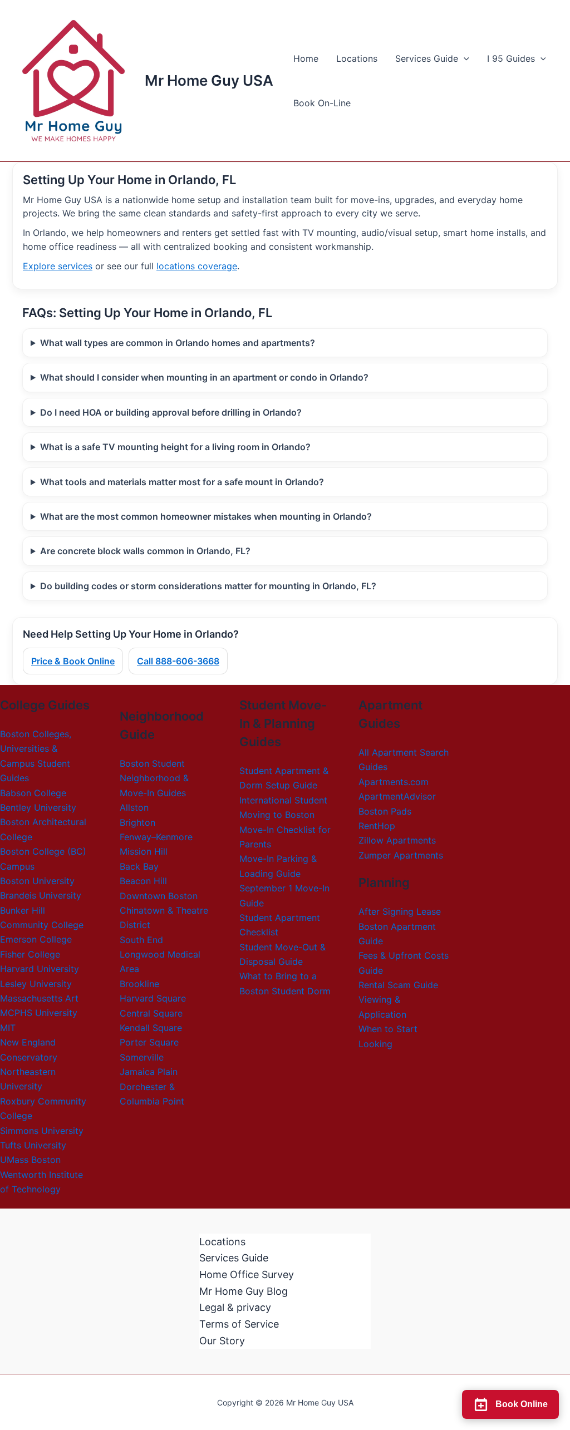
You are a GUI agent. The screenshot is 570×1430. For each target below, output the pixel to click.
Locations (356, 58)
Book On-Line (322, 103)
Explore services (57, 266)
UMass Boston (30, 1159)
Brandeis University (40, 895)
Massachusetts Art (39, 998)
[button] (463, 58)
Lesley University (36, 983)
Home (305, 58)
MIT (8, 1027)
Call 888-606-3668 (178, 661)
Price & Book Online (73, 661)
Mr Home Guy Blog (243, 1291)
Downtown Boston (159, 895)
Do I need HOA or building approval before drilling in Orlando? (171, 412)
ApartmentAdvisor (397, 796)
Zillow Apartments (397, 840)
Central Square (151, 1013)
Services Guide (426, 58)
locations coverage (196, 266)
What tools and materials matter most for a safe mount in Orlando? (182, 481)
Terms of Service (239, 1324)
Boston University (37, 880)
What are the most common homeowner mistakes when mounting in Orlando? (206, 516)
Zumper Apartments (400, 855)
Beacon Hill (143, 880)
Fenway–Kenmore (156, 836)
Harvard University (39, 968)
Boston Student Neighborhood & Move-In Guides (154, 778)
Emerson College (36, 939)
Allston (134, 807)
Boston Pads (384, 811)
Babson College (33, 792)
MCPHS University (38, 1012)
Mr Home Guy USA (209, 80)
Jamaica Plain (149, 1071)
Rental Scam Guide (398, 984)
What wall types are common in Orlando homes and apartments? (177, 342)
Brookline (139, 983)
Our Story (222, 1341)
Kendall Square (151, 1027)
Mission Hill (144, 851)
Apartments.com (393, 781)
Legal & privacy (235, 1307)
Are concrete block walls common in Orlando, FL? (145, 550)
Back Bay (139, 866)
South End (141, 939)
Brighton (137, 822)
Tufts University (33, 1145)
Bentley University (38, 807)
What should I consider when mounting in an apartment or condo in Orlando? (204, 377)
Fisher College (30, 954)
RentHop (376, 825)
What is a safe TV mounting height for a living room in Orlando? (175, 446)
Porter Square (149, 1042)
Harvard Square (153, 998)
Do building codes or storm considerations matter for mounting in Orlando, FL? (208, 585)
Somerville (142, 1057)
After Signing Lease (399, 911)
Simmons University (41, 1130)
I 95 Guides (511, 58)
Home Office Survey (246, 1274)
